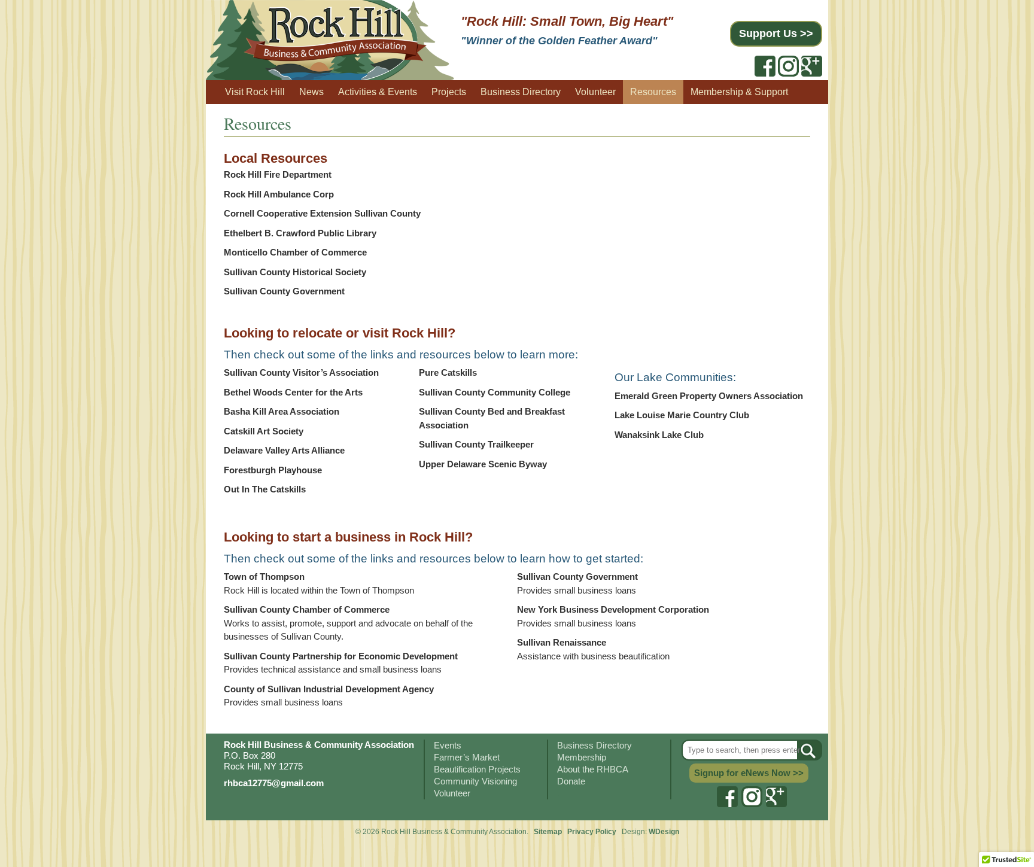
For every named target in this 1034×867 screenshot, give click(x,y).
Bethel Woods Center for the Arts (293, 392)
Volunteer (595, 92)
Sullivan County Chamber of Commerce (307, 609)
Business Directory (520, 92)
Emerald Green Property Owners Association (709, 396)
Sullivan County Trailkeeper (476, 444)
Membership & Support (739, 92)
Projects (448, 92)
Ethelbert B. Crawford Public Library (300, 233)
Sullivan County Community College (494, 392)
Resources (653, 92)
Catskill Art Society (263, 431)
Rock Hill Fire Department (278, 174)
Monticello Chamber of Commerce (295, 252)
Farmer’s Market (467, 757)
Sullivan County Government (284, 291)
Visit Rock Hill (255, 92)
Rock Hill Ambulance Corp (279, 194)
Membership (581, 757)
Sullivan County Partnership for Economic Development (341, 656)
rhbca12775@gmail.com (274, 783)
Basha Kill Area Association (281, 411)
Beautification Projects (477, 769)
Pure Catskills (448, 372)
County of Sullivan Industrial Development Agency (329, 689)
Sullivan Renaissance (561, 642)
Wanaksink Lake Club (659, 435)
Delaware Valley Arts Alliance (284, 450)
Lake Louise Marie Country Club (682, 415)
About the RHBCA (592, 769)
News (311, 92)
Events (447, 745)
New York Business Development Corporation (613, 609)
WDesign (664, 832)
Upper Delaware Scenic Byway (483, 464)
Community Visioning (475, 781)
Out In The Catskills (265, 489)
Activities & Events (377, 92)
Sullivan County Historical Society (295, 272)
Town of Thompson (264, 576)
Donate (571, 781)
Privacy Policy (592, 832)
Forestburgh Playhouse (273, 470)
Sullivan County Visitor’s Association (301, 372)
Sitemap (548, 832)
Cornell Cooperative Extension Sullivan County (322, 213)
